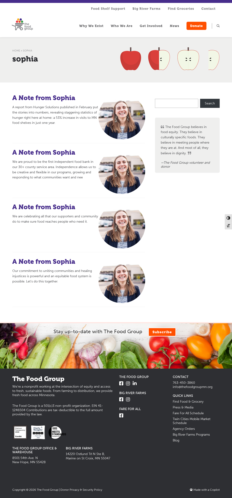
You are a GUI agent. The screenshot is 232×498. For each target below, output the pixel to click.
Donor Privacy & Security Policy (81, 489)
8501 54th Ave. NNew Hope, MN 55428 (29, 460)
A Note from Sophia (43, 98)
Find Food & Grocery (188, 402)
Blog (176, 440)
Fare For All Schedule (188, 413)
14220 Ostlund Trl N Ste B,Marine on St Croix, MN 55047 (88, 456)
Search (210, 103)
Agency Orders (184, 429)
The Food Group (47, 489)
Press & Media (183, 407)
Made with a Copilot (206, 489)
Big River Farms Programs (191, 435)
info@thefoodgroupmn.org (192, 387)
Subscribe (162, 332)
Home (16, 50)
